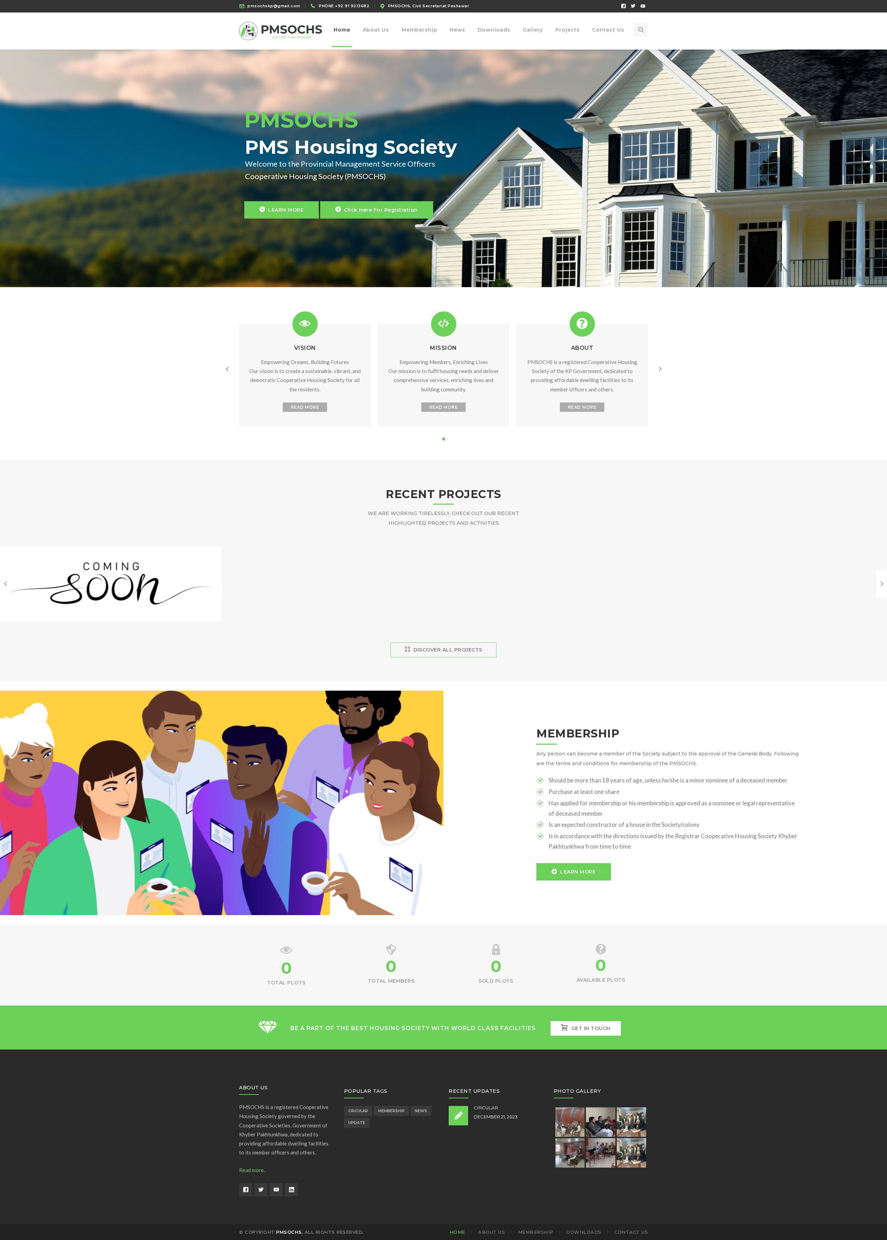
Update (356, 1122)
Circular (358, 1110)
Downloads (583, 1232)
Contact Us (631, 1232)
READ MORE (305, 407)
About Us (491, 1232)
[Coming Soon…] (111, 620)
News (421, 1110)
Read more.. (252, 1170)
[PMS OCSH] (280, 30)
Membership (391, 1110)
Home (457, 1232)
